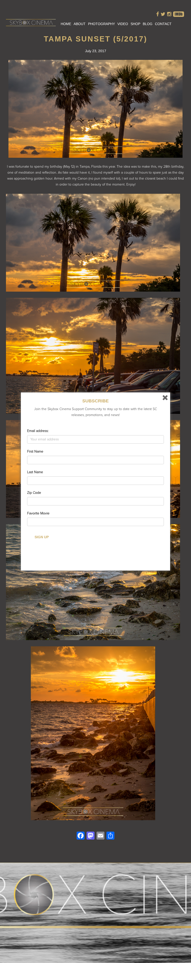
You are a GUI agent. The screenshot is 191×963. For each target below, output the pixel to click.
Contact (163, 24)
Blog (147, 24)
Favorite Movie (38, 513)
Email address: (37, 431)
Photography (101, 24)
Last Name (35, 472)
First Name (35, 451)
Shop (135, 24)
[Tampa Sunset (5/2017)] (95, 155)
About (80, 24)
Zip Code (34, 493)
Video (122, 24)
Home (66, 24)
